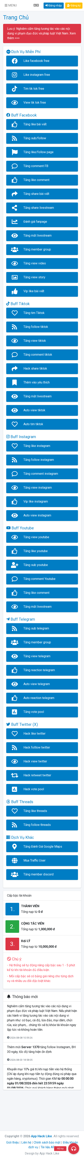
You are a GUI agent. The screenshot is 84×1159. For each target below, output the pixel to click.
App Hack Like (41, 1136)
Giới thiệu (12, 1142)
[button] (11, 5)
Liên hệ (26, 1142)
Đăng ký (75, 5)
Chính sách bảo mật (47, 1142)
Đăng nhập (55, 5)
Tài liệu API (48, 1147)
